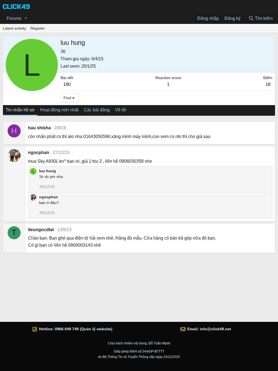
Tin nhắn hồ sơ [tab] (20, 110)
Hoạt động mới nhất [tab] (59, 110)
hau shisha (39, 127)
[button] (26, 18)
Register (37, 28)
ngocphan (38, 152)
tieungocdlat (41, 229)
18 (268, 84)
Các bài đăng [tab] (97, 110)
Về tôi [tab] (120, 110)
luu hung (47, 171)
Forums (14, 18)
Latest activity (14, 28)
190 (67, 84)
